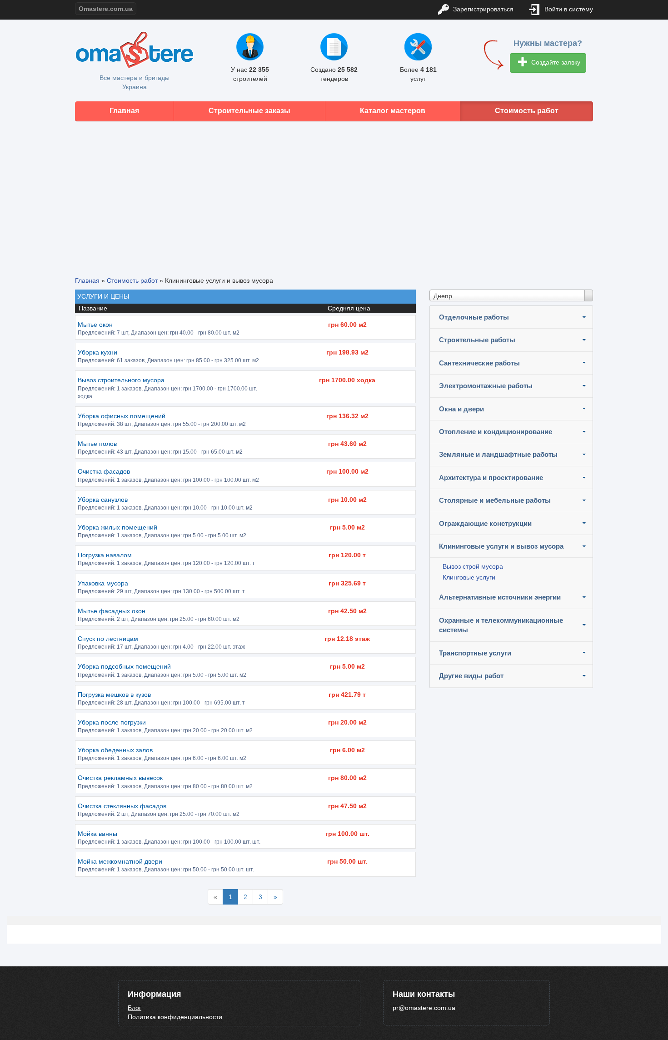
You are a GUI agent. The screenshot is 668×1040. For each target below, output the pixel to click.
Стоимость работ (526, 111)
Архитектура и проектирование (491, 477)
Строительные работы (477, 340)
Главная (124, 111)
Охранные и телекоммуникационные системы (501, 625)
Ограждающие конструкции (485, 523)
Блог (134, 1007)
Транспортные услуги (475, 653)
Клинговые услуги (469, 577)
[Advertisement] (334, 191)
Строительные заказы (249, 111)
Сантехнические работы (479, 363)
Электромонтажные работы (486, 386)
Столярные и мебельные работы (495, 500)
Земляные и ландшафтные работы (498, 454)
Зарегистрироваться (482, 9)
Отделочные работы (474, 317)
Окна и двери (461, 409)
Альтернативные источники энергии (500, 597)
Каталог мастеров (392, 111)
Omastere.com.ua (106, 8)
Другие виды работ (471, 676)
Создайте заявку (554, 62)
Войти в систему (568, 9)
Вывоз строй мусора (473, 566)
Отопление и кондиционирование (495, 431)
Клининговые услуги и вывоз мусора (501, 546)
